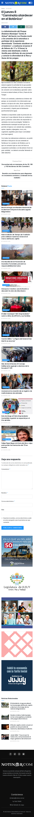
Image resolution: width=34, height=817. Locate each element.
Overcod (22, 812)
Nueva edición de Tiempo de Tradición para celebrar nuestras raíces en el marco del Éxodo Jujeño (15, 237)
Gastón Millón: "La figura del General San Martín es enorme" (16, 340)
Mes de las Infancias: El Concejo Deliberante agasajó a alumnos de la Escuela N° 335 (15, 366)
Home (3, 8)
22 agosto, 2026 (15, 741)
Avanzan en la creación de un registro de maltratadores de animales (16, 392)
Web (2, 510)
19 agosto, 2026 (6, 214)
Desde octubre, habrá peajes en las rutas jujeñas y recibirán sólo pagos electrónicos (20, 717)
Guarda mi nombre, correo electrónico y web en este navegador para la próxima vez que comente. (17, 520)
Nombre (4, 493)
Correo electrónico (8, 501)
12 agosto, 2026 (6, 450)
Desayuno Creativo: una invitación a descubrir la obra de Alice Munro (15, 290)
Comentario (5, 469)
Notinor (9, 812)
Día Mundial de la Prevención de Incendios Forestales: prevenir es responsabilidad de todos (13, 264)
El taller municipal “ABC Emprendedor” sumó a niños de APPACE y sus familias (15, 315)
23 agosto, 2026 (15, 711)
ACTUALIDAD (6, 439)
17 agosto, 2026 (6, 370)
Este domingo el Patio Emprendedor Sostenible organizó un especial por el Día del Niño (15, 418)
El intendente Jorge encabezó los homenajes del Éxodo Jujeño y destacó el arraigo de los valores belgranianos (21, 706)
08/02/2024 (4, 23)
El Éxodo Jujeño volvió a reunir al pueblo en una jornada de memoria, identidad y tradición (21, 727)
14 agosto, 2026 (6, 395)
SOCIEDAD (9, 8)
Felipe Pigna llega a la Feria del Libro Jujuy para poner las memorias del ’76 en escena (16, 445)
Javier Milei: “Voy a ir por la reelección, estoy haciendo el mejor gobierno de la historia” (20, 737)
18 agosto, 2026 (6, 293)
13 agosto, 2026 (6, 422)
